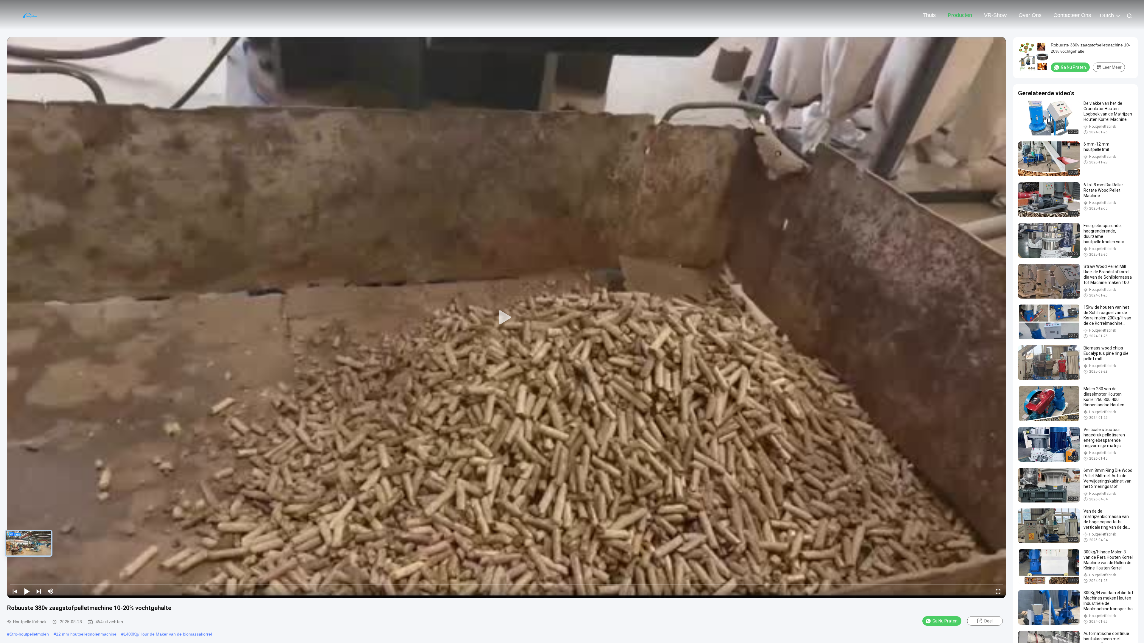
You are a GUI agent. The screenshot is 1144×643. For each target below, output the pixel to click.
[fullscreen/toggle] (998, 591)
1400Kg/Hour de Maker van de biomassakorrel (168, 634)
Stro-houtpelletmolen (29, 634)
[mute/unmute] (51, 591)
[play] (506, 317)
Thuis (929, 15)
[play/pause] (27, 591)
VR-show (995, 15)
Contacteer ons (1072, 15)
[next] (39, 591)
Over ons (1030, 15)
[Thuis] (30, 15)
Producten (960, 15)
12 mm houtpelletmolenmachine (86, 634)
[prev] (15, 591)
